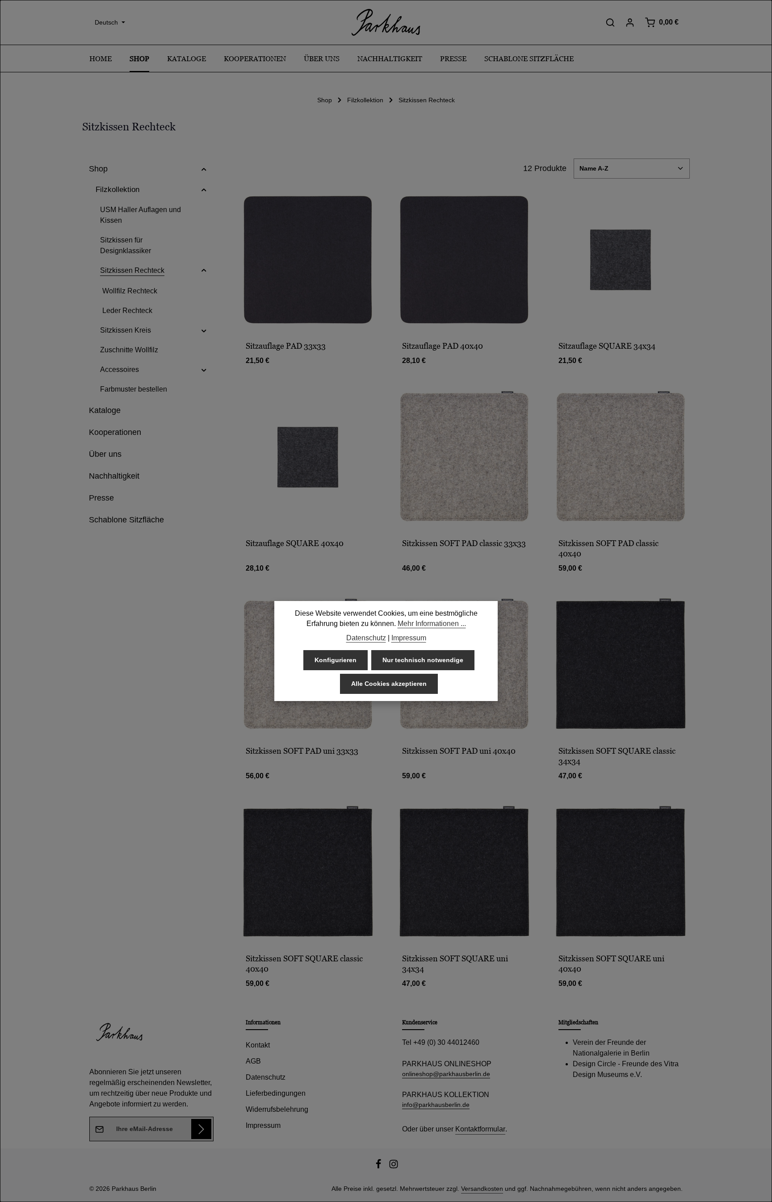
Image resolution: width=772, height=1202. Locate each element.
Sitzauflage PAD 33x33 (286, 346)
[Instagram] (394, 1166)
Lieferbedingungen (276, 1093)
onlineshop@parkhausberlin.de (446, 1073)
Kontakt (258, 1045)
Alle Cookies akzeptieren (389, 684)
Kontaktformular (480, 1129)
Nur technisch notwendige (422, 660)
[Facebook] (379, 1166)
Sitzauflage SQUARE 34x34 (606, 346)
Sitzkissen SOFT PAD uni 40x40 (459, 750)
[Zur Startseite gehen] (386, 22)
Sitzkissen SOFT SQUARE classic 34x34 (617, 756)
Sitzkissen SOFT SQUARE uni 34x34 (455, 963)
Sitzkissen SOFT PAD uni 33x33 (302, 750)
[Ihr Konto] (630, 22)
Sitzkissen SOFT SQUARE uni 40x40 (611, 963)
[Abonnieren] (201, 1129)
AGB (253, 1061)
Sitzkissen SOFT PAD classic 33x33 (464, 543)
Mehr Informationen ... (432, 624)
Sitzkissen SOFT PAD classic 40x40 (608, 548)
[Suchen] (610, 22)
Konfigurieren (336, 660)
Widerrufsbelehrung (277, 1109)
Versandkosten (482, 1188)
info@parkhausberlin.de (436, 1104)
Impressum (263, 1125)
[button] (204, 169)
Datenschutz (265, 1077)
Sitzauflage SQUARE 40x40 (295, 543)
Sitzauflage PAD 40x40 (442, 346)
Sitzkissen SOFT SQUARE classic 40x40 (304, 963)
